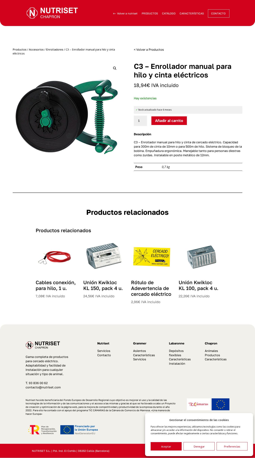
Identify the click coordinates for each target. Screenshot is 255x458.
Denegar (199, 446)
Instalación (177, 363)
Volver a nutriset (127, 13)
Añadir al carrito (169, 120)
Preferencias (232, 446)
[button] (114, 68)
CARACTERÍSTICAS (192, 13)
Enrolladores (54, 49)
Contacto (104, 355)
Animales (211, 351)
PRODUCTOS (150, 13)
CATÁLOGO (168, 13)
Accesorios (36, 49)
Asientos (139, 351)
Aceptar (166, 446)
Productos (20, 49)
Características (144, 355)
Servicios (103, 351)
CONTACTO (218, 13)
